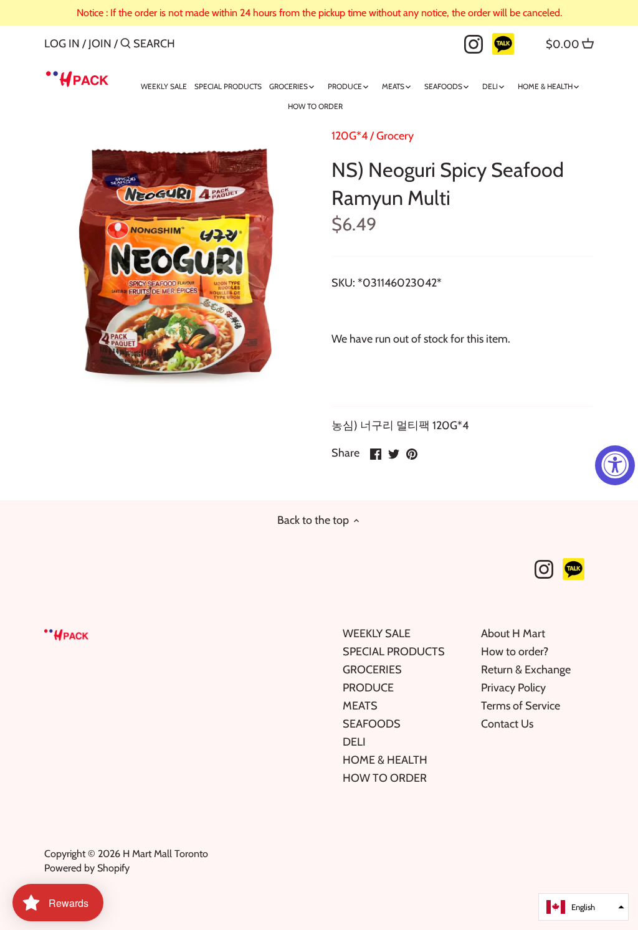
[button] (583, 907)
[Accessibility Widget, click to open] (615, 465)
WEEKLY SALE (377, 633)
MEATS (360, 706)
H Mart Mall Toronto (165, 853)
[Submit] (125, 45)
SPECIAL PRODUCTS (394, 651)
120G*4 (349, 136)
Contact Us (507, 724)
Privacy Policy (513, 688)
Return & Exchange (526, 669)
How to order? (514, 651)
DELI (354, 742)
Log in (62, 43)
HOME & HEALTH (385, 760)
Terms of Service (520, 706)
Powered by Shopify (87, 867)
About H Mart (513, 633)
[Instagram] (473, 43)
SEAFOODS (372, 724)
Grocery (395, 136)
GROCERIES (372, 669)
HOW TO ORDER (385, 778)
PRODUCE (368, 688)
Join (100, 43)
